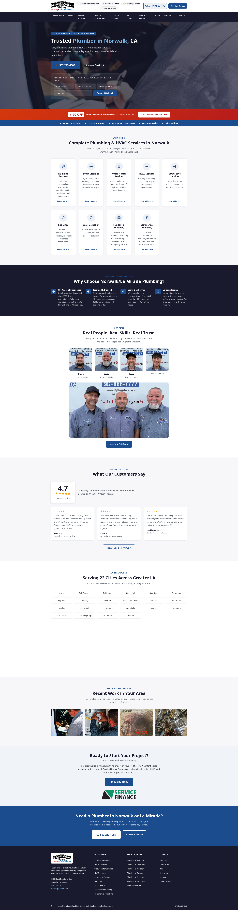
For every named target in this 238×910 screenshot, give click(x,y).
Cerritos (153, 593)
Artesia (61, 593)
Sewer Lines (115, 17)
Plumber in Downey (135, 873)
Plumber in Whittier (135, 869)
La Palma (61, 608)
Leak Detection (100, 885)
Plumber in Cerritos (135, 877)
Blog (157, 15)
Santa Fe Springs (84, 615)
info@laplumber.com (59, 888)
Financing (164, 873)
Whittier (130, 615)
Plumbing (58, 15)
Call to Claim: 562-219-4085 (154, 114)
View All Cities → (134, 885)
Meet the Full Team (119, 444)
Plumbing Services (102, 860)
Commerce (176, 593)
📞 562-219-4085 (65, 65)
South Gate (107, 615)
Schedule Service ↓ (95, 65)
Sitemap (163, 877)
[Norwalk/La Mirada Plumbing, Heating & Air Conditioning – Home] (62, 6)
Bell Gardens (84, 593)
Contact (180, 15)
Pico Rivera (61, 615)
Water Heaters (82, 17)
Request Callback (105, 93)
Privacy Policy (165, 881)
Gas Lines (129, 17)
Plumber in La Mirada (136, 865)
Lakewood (84, 608)
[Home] (62, 858)
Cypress (61, 600)
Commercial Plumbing (103, 894)
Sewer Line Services (102, 877)
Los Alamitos (107, 608)
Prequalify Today (119, 781)
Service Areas (143, 17)
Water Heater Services (103, 869)
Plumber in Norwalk (135, 860)
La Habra (153, 600)
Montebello (130, 608)
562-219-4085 (155, 6)
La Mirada (176, 600)
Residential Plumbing (103, 889)
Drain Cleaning (99, 17)
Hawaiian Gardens (130, 600)
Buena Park (130, 593)
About (167, 15)
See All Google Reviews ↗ (119, 547)
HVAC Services (100, 873)
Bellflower (107, 593)
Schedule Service (178, 6)
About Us (163, 860)
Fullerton (107, 600)
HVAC (71, 15)
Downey (84, 600)
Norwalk (153, 608)
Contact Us (164, 865)
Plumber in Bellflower (136, 881)
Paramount (176, 608)
